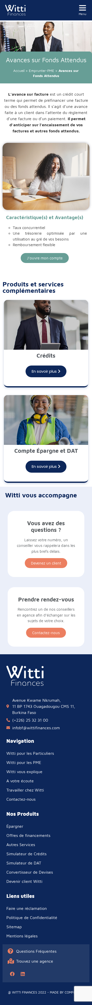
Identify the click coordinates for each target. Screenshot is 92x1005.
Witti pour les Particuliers (30, 753)
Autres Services (20, 844)
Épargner (14, 826)
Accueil (19, 71)
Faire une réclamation (26, 908)
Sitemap (14, 926)
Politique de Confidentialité (31, 917)
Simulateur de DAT (23, 863)
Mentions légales (22, 936)
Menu (82, 14)
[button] (45, 258)
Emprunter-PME (41, 71)
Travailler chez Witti (25, 790)
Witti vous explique (24, 771)
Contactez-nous (46, 633)
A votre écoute (20, 780)
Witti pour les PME (23, 762)
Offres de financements (28, 835)
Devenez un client (46, 563)
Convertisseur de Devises (29, 872)
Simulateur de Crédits (26, 853)
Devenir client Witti (24, 881)
